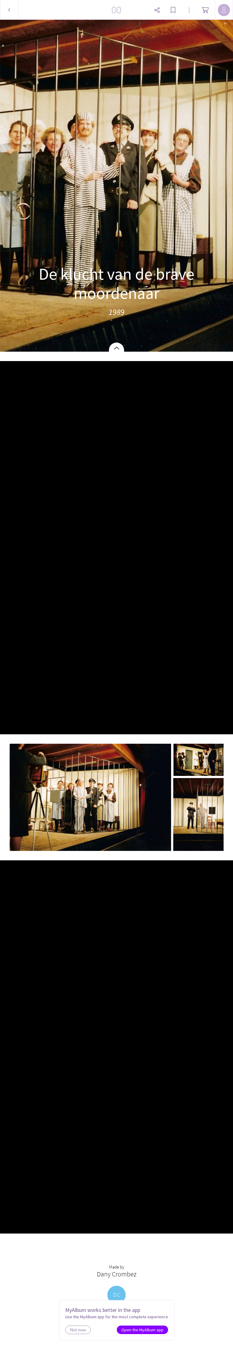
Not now (78, 1329)
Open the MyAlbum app (142, 1330)
